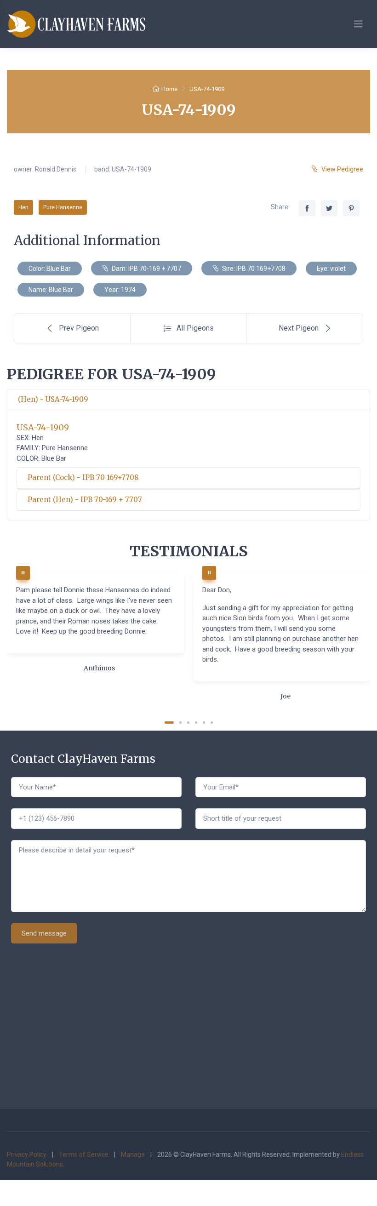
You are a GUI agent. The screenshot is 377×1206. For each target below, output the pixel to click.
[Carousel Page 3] (188, 722)
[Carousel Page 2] (180, 722)
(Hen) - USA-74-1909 (53, 399)
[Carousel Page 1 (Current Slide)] (169, 722)
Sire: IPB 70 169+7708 (253, 268)
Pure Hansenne (62, 207)
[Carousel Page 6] (212, 722)
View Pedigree (342, 169)
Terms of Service (84, 1154)
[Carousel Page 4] (196, 722)
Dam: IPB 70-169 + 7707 (145, 268)
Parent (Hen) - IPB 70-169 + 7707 (85, 499)
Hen (23, 207)
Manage (133, 1154)
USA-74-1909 (43, 427)
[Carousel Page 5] (204, 722)
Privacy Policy (26, 1154)
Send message (44, 933)
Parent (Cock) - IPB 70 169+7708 (83, 477)
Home (169, 89)
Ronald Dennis (55, 169)
